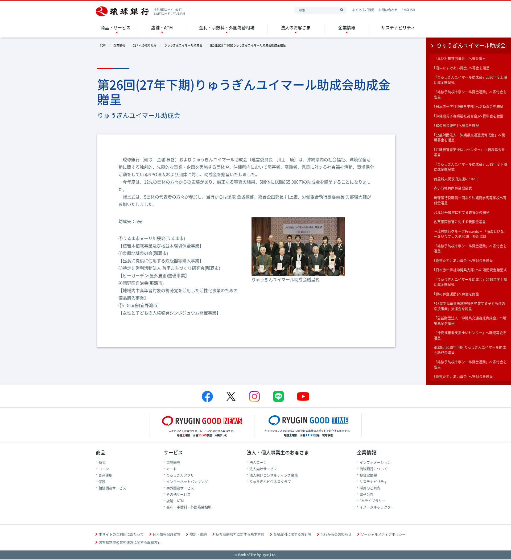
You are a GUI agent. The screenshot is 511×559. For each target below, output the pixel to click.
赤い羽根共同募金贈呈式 (453, 188)
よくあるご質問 (363, 9)
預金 (101, 462)
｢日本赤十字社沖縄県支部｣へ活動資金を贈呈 (468, 106)
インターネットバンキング (187, 481)
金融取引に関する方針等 (292, 534)
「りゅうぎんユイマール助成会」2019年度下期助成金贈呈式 (470, 167)
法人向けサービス (263, 468)
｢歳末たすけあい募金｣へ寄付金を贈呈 (463, 260)
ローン (103, 468)
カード (171, 468)
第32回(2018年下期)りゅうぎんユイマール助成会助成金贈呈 (470, 350)
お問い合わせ (388, 9)
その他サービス (178, 494)
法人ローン (258, 462)
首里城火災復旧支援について (456, 178)
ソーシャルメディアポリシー (383, 534)
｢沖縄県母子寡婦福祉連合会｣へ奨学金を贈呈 (468, 115)
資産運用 (105, 475)
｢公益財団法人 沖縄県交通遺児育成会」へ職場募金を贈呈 (469, 137)
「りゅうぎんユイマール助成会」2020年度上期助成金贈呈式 (470, 79)
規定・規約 (198, 534)
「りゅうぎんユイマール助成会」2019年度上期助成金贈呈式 (470, 282)
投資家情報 (368, 475)
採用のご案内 (370, 487)
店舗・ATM (162, 27)
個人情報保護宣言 (166, 534)
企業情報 (346, 27)
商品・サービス (115, 27)
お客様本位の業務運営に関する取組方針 (130, 542)
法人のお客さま (296, 27)
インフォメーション (375, 462)
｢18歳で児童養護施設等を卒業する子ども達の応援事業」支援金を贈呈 (469, 306)
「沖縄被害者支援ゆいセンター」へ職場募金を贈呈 (470, 335)
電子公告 (366, 494)
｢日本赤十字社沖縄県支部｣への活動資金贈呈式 (470, 269)
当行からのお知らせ (336, 534)
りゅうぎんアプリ (180, 475)
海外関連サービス (180, 487)
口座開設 (173, 462)
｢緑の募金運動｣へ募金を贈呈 (456, 125)
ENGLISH (408, 9)
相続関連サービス (112, 487)
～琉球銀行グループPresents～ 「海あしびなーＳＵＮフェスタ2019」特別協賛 (469, 234)
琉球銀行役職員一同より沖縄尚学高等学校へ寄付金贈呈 (470, 200)
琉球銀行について (373, 468)
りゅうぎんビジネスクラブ (270, 481)
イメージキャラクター (377, 507)
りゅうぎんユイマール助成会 (471, 45)
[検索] (341, 10)
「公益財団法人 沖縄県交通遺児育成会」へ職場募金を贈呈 (470, 320)
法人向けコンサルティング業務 (273, 475)
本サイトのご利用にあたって (121, 534)
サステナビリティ (398, 27)
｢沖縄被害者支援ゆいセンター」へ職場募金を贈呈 (469, 152)
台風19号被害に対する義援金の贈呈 (461, 212)
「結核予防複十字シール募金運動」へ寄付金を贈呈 (470, 94)
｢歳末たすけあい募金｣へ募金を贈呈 (461, 67)
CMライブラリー (372, 500)
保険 (101, 481)
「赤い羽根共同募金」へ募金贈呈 (460, 58)
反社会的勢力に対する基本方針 (240, 534)
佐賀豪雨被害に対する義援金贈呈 (460, 221)
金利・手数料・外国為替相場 (226, 27)
